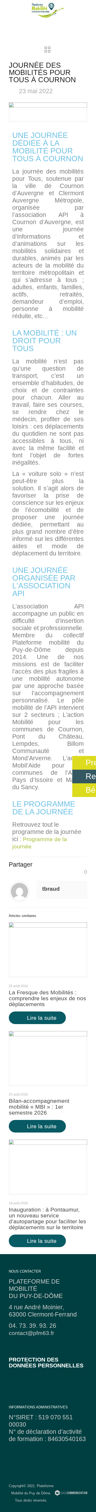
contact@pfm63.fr (31, 1333)
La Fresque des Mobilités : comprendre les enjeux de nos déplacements (47, 998)
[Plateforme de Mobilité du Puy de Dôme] (48, 11)
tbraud (51, 889)
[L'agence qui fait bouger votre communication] (71, 1493)
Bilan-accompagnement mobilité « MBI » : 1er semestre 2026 (39, 1107)
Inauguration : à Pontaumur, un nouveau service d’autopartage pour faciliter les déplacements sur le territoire (47, 1218)
